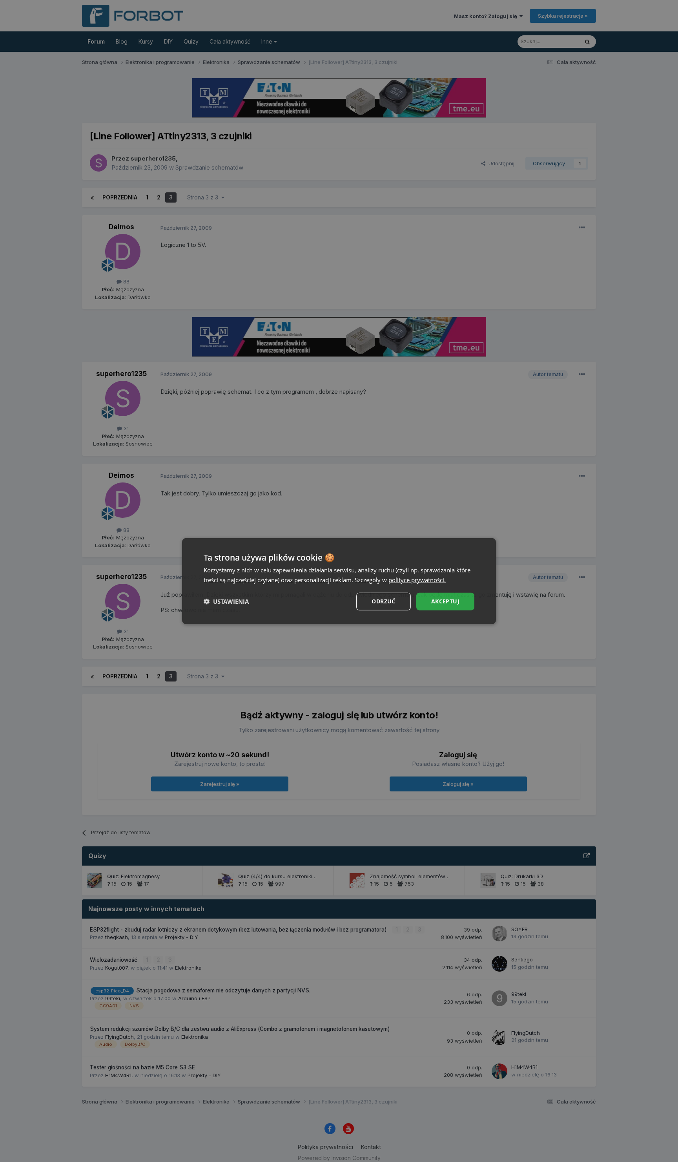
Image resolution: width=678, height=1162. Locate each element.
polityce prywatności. (417, 580)
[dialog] (339, 581)
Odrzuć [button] (383, 601)
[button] (226, 601)
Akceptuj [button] (445, 601)
